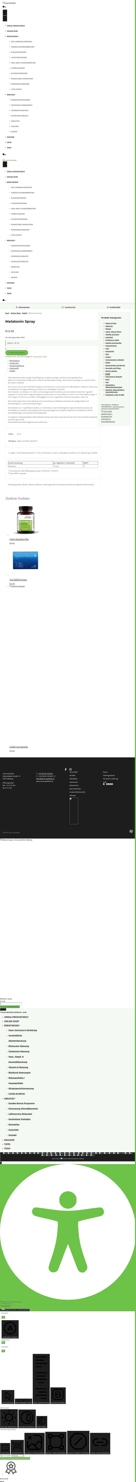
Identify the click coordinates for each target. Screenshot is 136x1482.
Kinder (108, 363)
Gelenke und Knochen (114, 343)
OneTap (14, 1306)
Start (7, 313)
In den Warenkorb (17, 353)
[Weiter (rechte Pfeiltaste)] (3, 1481)
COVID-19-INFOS (16, 89)
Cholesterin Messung (19, 57)
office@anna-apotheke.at (45, 779)
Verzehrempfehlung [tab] (17, 366)
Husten (108, 357)
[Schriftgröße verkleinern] (3, 1317)
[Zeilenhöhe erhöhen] (3, 1342)
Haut (107, 349)
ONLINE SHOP (12, 31)
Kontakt (14, 131)
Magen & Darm (111, 323)
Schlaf (24, 313)
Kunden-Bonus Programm (20, 100)
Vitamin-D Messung (18, 68)
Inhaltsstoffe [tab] (14, 368)
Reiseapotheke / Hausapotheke (22, 78)
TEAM (9, 147)
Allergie (108, 329)
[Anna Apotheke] (10, 160)
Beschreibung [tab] (15, 361)
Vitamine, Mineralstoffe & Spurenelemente (115, 391)
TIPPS (9, 142)
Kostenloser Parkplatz (19, 116)
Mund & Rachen (111, 371)
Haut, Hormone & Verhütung (21, 41)
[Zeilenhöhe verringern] (3, 1351)
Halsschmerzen (111, 346)
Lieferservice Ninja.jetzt (19, 110)
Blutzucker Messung (18, 52)
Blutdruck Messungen (19, 73)
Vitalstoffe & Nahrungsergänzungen (114, 386)
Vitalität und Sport (112, 334)
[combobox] (68, 1156)
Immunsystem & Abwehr (115, 360)
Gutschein (15, 126)
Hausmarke (37, 356)
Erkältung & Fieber (112, 340)
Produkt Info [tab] (14, 363)
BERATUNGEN (12, 36)
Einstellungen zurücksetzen (15, 1458)
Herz (107, 354)
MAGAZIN (10, 137)
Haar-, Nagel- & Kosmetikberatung (23, 63)
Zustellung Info (70, 307)
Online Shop (16, 313)
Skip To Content (6, 1456)
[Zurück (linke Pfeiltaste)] (1, 1481)
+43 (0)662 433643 (114, 307)
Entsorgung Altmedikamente (21, 105)
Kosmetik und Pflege (113, 368)
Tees (107, 382)
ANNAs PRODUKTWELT (16, 25)
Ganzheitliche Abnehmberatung (22, 47)
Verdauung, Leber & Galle (115, 395)
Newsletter (15, 121)
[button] (1, 1163)
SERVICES (11, 94)
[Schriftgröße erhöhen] (3, 1308)
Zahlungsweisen (24, 307)
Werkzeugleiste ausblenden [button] (15, 1310)
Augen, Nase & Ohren (113, 332)
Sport (108, 379)
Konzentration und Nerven (115, 365)
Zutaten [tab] (12, 371)
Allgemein (109, 326)
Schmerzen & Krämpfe (114, 377)
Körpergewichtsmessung (20, 84)
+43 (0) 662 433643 (45, 774)
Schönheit (109, 337)
